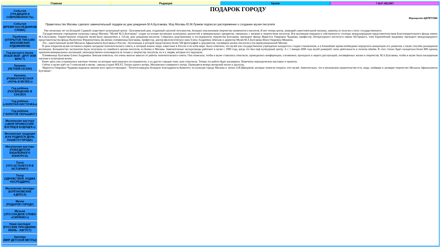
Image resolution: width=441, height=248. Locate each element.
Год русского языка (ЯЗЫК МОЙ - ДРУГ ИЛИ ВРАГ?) (20, 55)
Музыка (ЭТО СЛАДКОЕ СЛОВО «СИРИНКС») (20, 214)
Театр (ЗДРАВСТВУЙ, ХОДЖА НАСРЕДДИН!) (19, 178)
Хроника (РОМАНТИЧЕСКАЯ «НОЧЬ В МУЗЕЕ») (20, 78)
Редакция (165, 3)
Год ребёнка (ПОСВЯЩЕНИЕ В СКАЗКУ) (20, 91)
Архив (275, 3)
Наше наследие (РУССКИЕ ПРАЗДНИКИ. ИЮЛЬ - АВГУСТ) (19, 227)
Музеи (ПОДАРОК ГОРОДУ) (20, 203)
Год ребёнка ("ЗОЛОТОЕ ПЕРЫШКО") (20, 113)
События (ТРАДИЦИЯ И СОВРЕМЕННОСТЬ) (19, 14)
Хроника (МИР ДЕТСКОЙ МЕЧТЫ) (20, 238)
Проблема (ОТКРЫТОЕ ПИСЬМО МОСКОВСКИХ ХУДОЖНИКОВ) (20, 41)
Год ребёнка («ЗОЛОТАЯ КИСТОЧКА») (20, 103)
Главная (56, 3)
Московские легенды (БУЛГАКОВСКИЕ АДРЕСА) (19, 191)
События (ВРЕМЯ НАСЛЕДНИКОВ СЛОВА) (20, 26)
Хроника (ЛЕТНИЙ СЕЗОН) (20, 67)
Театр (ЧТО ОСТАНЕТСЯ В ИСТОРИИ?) (20, 165)
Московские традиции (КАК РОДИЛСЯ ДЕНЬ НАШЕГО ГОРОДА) (20, 136)
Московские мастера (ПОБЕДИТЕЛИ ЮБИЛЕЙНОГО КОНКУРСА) (20, 151)
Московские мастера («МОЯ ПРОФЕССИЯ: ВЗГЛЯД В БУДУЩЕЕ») (19, 123)
